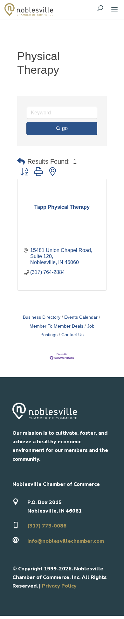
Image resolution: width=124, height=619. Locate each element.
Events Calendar (81, 317)
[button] (21, 161)
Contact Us (72, 334)
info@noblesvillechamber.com (65, 541)
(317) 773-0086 (46, 525)
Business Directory (41, 317)
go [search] (65, 128)
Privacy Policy (59, 585)
